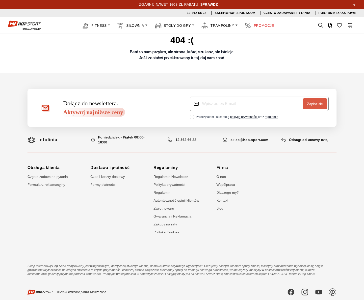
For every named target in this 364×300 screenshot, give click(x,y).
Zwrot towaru (164, 208)
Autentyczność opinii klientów (176, 200)
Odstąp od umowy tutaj (309, 140)
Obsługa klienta (43, 167)
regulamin (271, 117)
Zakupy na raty (165, 224)
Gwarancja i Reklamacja (172, 216)
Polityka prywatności (169, 185)
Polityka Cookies (166, 232)
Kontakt (222, 200)
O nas (221, 177)
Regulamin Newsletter (171, 177)
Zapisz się (315, 104)
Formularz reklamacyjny (46, 185)
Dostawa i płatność (110, 167)
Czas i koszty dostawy (107, 177)
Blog (219, 208)
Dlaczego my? (227, 192)
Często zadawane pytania (47, 177)
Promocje (264, 25)
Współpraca (225, 185)
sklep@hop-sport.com (249, 140)
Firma (222, 167)
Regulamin (162, 192)
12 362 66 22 (186, 140)
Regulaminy (166, 167)
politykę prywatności (244, 117)
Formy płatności (102, 185)
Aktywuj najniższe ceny (93, 112)
